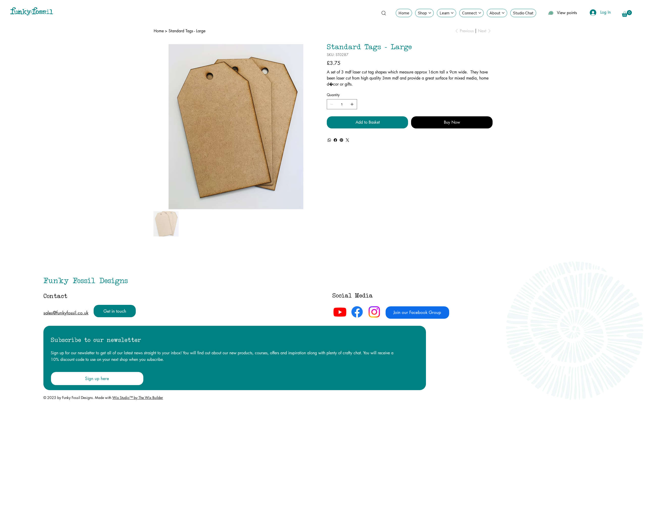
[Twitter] (347, 140)
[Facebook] (335, 140)
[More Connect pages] (479, 13)
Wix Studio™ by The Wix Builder (137, 397)
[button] (627, 13)
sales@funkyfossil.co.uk (65, 313)
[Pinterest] (341, 140)
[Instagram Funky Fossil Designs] (374, 311)
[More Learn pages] (452, 13)
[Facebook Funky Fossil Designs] (357, 311)
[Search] (383, 13)
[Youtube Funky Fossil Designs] (339, 311)
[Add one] (352, 104)
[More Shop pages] (429, 13)
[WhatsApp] (329, 140)
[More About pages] (503, 13)
